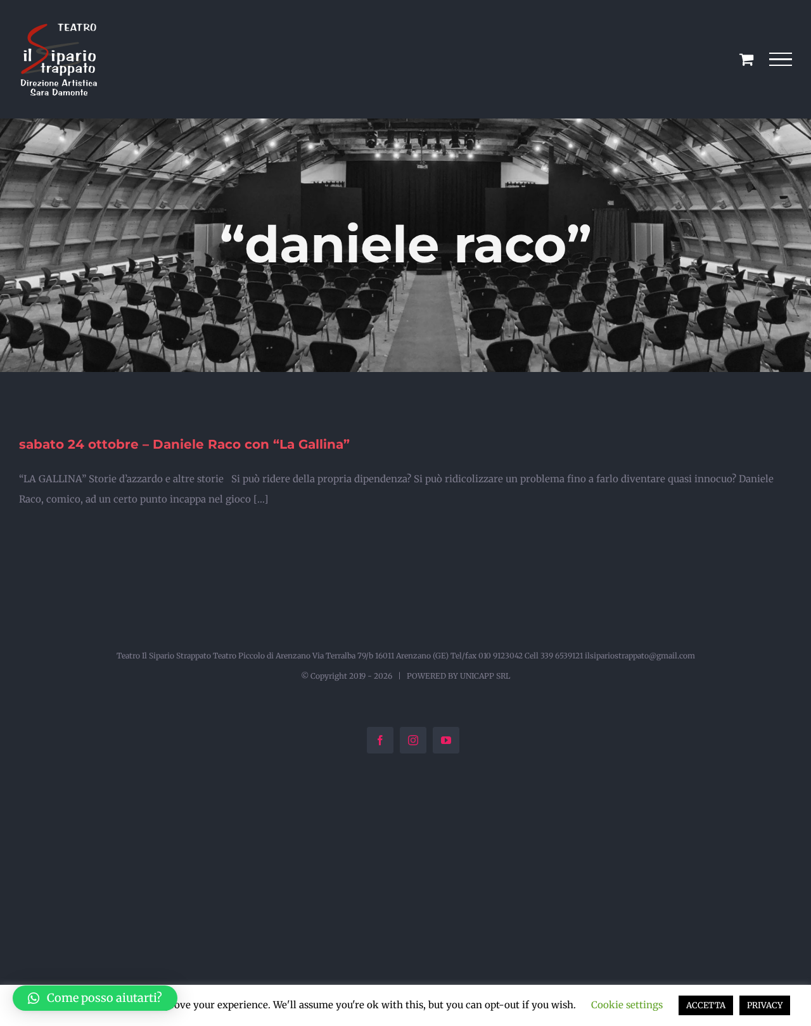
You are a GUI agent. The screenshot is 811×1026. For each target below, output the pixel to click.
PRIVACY (764, 1005)
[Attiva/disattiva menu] (781, 60)
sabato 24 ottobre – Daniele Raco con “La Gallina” (184, 444)
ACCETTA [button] (705, 1005)
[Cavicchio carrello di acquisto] (746, 59)
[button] (95, 998)
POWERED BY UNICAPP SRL (458, 676)
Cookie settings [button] (627, 1005)
